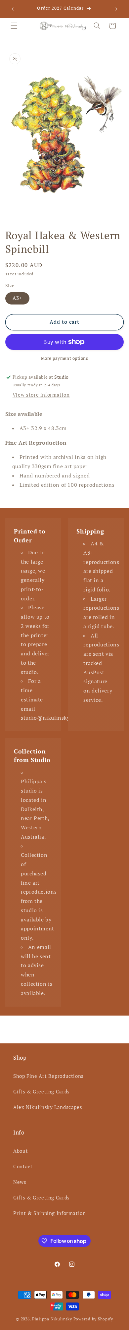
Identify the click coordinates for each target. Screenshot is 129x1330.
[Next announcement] (116, 9)
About (20, 1151)
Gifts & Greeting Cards (41, 1091)
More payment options (64, 358)
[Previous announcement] (12, 9)
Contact (22, 1166)
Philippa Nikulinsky (52, 1318)
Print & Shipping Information (49, 1213)
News (19, 1182)
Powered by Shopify (93, 1318)
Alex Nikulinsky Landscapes (47, 1107)
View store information (41, 395)
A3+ (17, 298)
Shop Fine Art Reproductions (48, 1076)
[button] (14, 25)
